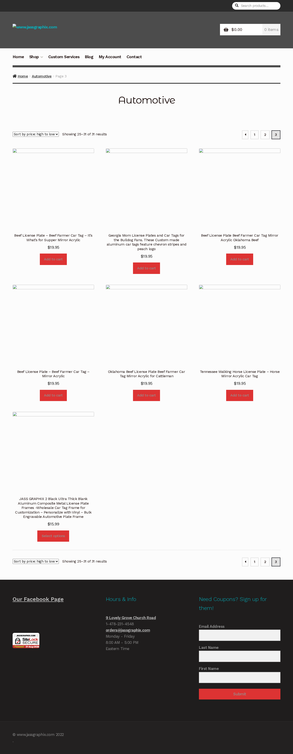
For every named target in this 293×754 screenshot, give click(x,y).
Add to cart (53, 259)
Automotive (42, 76)
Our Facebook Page (38, 599)
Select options (53, 536)
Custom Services (64, 57)
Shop (34, 57)
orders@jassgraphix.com (128, 630)
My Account (110, 57)
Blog (89, 57)
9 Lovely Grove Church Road (131, 617)
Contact (134, 57)
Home (18, 57)
